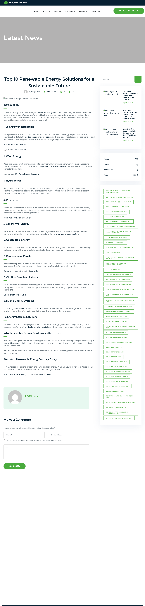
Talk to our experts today (15, 374)
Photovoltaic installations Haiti (118, 279)
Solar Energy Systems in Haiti (116, 366)
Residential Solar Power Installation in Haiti (120, 326)
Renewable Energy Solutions (116, 316)
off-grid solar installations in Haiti (52, 166)
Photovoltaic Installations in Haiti (118, 284)
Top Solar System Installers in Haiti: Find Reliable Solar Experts (130, 95)
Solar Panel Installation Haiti (117, 376)
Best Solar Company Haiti (115, 216)
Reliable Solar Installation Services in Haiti (120, 301)
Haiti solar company (113, 252)
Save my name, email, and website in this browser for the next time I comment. (34, 440)
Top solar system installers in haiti (119, 418)
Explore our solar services (15, 144)
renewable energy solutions (49, 112)
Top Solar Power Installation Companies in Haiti (117, 412)
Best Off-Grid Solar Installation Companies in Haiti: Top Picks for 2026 (129, 133)
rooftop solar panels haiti (116, 332)
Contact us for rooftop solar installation (21, 271)
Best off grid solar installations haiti (120, 197)
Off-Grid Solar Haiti (113, 269)
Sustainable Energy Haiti (115, 391)
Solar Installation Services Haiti (118, 371)
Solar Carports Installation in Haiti (119, 342)
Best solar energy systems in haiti (118, 221)
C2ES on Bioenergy (22, 218)
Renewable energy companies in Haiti (119, 306)
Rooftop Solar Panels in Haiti (116, 337)
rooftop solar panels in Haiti (37, 137)
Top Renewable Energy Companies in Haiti (120, 402)
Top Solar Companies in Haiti (116, 407)
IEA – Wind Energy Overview (27, 174)
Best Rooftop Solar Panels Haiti (117, 207)
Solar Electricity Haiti (114, 347)
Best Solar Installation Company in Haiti (120, 226)
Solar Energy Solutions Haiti (116, 362)
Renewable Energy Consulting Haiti (118, 311)
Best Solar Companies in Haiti (116, 212)
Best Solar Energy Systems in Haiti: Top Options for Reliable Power (129, 114)
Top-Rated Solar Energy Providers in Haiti (119, 396)
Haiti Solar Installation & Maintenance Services (120, 257)
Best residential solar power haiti (118, 202)
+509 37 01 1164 (21, 149)
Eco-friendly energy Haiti (115, 242)
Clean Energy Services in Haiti (116, 237)
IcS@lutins (35, 92)
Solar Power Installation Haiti (117, 381)
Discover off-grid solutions (15, 295)
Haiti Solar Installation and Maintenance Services (116, 264)
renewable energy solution (67, 234)
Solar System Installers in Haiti (117, 386)
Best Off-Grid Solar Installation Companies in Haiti (118, 191)
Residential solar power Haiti (116, 321)
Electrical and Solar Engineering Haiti (120, 247)
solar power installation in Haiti (27, 308)
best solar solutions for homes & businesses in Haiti (118, 231)
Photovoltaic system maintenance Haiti (120, 289)
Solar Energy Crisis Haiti (115, 352)
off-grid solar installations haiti (118, 274)
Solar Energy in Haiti (113, 357)
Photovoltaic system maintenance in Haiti (119, 294)
